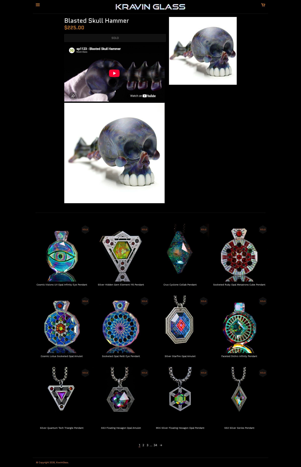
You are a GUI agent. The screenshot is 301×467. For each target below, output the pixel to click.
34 (155, 445)
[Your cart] (263, 5)
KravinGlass (62, 462)
